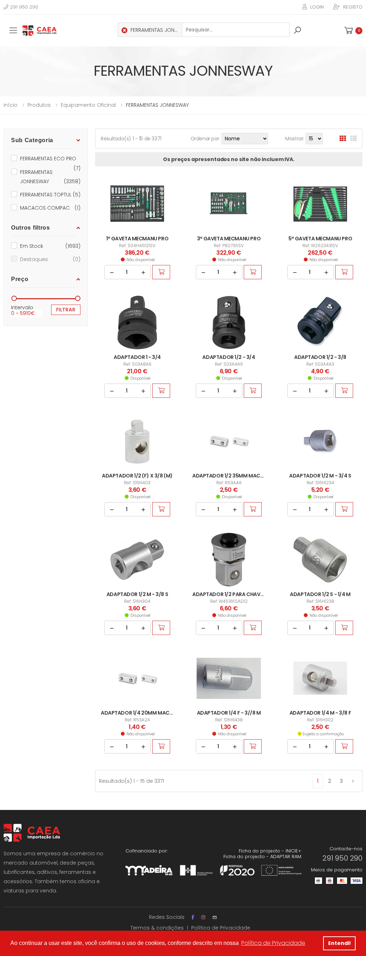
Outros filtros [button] (30, 228)
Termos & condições (157, 927)
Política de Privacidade (220, 927)
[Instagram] (203, 917)
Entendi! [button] (339, 943)
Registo (352, 7)
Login (317, 7)
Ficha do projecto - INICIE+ (270, 850)
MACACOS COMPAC (50, 207)
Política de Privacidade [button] (273, 943)
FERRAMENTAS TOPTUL (50, 194)
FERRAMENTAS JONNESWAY (50, 177)
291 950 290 (24, 7)
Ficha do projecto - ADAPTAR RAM (262, 856)
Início (11, 105)
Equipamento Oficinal (88, 105)
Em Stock (50, 246)
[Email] (214, 917)
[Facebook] (193, 917)
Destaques (50, 259)
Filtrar (65, 309)
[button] (352, 30)
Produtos (39, 105)
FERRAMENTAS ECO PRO (50, 159)
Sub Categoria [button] (32, 140)
